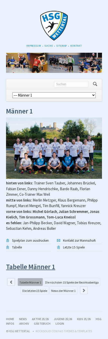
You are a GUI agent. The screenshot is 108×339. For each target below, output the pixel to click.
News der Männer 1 (63, 291)
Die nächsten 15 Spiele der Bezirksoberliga (72, 282)
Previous (11, 282)
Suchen (95, 84)
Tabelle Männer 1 (30, 282)
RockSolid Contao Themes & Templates (64, 331)
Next (84, 290)
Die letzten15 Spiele (34, 291)
